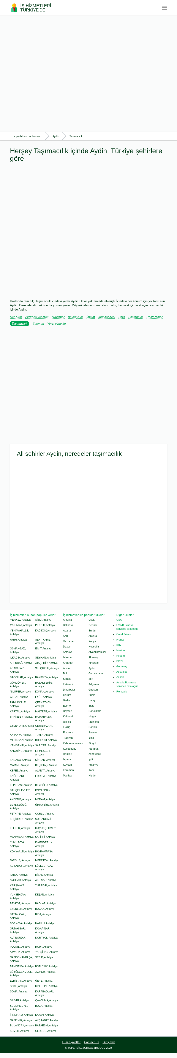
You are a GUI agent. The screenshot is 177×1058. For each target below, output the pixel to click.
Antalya (67, 619)
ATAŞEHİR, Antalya (46, 663)
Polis (122, 317)
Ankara (92, 636)
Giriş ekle (109, 1042)
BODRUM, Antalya (46, 740)
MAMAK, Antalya (19, 765)
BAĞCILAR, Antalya (21, 677)
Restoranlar (155, 317)
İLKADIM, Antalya (20, 657)
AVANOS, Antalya (45, 971)
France (120, 639)
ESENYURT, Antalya (22, 725)
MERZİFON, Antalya (46, 860)
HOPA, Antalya (43, 946)
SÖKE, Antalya (18, 986)
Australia (121, 671)
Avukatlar (58, 317)
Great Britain (123, 634)
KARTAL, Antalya (20, 711)
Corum (67, 695)
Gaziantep (69, 641)
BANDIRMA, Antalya (22, 966)
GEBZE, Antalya (19, 697)
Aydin (91, 668)
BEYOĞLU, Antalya (46, 785)
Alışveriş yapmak (36, 317)
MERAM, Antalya (45, 799)
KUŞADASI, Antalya (21, 865)
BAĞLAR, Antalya (45, 903)
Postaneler (135, 317)
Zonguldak (94, 753)
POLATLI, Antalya (20, 946)
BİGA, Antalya (43, 914)
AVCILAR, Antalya (20, 880)
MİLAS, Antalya (44, 874)
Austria (120, 677)
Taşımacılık (19, 323)
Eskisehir (68, 684)
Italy (118, 644)
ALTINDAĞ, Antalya (21, 663)
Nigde (92, 775)
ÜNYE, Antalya (43, 980)
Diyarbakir (69, 689)
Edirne (67, 705)
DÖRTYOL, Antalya (46, 937)
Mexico (120, 650)
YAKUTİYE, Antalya (21, 750)
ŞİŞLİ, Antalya (43, 619)
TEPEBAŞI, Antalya (21, 785)
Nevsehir (93, 646)
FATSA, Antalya (19, 874)
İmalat (91, 317)
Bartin (66, 700)
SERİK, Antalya (44, 957)
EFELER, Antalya (20, 828)
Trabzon (68, 737)
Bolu (65, 673)
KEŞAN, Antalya (44, 894)
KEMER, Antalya (19, 1030)
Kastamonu (69, 748)
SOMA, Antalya (18, 991)
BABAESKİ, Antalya (46, 1025)
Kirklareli (68, 716)
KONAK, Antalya (44, 691)
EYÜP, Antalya (43, 697)
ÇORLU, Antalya (44, 813)
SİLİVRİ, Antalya (19, 1000)
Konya (92, 641)
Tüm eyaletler (71, 1042)
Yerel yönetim (56, 323)
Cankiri (92, 727)
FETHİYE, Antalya (20, 813)
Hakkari (67, 753)
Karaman (68, 770)
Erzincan (93, 721)
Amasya (68, 652)
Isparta (67, 759)
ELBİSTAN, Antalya (21, 980)
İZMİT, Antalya (43, 648)
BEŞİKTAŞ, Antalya (46, 765)
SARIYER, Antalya (46, 745)
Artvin (66, 668)
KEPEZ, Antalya (19, 770)
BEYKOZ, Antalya (20, 903)
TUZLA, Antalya (44, 734)
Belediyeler (75, 317)
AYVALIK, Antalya (20, 951)
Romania (121, 691)
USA (119, 619)
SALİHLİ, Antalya (45, 837)
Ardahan (68, 662)
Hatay (91, 700)
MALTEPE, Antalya (46, 711)
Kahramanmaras (73, 743)
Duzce (67, 646)
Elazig (66, 727)
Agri (65, 636)
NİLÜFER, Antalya (20, 691)
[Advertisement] (88, 73)
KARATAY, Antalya (20, 760)
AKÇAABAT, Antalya (46, 1020)
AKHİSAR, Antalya (46, 880)
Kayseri (67, 764)
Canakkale (94, 711)
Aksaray (93, 657)
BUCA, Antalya (43, 1005)
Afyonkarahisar (97, 652)
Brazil (119, 661)
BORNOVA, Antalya (21, 923)
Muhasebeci (106, 317)
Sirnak (67, 678)
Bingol (92, 743)
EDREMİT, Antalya (46, 776)
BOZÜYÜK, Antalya (46, 966)
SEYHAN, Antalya (45, 657)
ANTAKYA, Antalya (21, 734)
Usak (91, 619)
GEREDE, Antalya (45, 1030)
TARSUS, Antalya (20, 860)
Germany (121, 666)
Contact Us (91, 1042)
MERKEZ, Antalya (20, 619)
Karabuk (93, 748)
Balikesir (68, 625)
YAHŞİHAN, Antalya (46, 951)
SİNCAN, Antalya (45, 760)
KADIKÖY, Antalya (45, 630)
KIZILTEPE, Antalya (46, 986)
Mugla (92, 716)
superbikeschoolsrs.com (87, 1047)
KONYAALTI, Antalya (22, 851)
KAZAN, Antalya (44, 1014)
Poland (120, 655)
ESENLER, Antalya (21, 908)
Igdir (91, 759)
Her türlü (16, 317)
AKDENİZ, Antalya (20, 799)
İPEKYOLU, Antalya (21, 1014)
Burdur (92, 630)
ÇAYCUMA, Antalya (46, 1000)
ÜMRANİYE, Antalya (47, 804)
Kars (91, 770)
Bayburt (67, 711)
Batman (93, 732)
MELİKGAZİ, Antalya (21, 740)
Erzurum (68, 732)
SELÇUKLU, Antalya (47, 668)
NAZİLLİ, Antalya (45, 923)
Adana (67, 630)
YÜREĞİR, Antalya (46, 885)
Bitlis (91, 705)
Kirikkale (93, 662)
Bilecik (67, 721)
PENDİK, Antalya (45, 625)
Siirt (90, 678)
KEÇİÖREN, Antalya (21, 819)
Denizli (92, 625)
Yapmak (38, 323)
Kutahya (93, 764)
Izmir (91, 737)
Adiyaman (94, 684)
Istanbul (67, 657)
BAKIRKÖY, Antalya (46, 677)
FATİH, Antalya (18, 639)
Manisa (67, 775)
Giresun (93, 689)
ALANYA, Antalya (45, 770)
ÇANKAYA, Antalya (21, 625)
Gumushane (95, 673)
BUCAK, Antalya (44, 908)
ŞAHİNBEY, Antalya (21, 716)
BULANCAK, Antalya (22, 1025)
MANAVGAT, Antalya (22, 837)
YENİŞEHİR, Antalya (22, 745)
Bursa (91, 695)
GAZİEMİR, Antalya (21, 1020)
